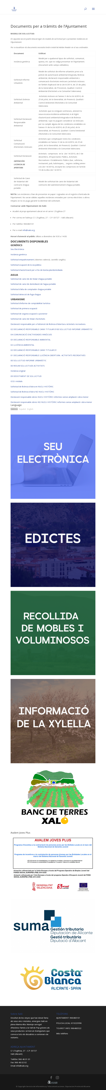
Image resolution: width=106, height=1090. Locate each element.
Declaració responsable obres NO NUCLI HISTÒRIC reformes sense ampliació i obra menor (51, 402)
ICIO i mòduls (16, 381)
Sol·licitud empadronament (23, 259)
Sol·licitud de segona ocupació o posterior (29, 313)
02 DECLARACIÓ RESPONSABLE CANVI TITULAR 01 (34, 329)
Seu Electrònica (17, 249)
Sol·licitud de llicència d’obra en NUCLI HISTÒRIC (32, 386)
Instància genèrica (19, 254)
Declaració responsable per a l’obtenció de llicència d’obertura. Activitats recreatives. (48, 324)
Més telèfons (62, 1033)
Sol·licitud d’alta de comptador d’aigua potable (31, 289)
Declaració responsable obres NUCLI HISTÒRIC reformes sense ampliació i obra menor (50, 397)
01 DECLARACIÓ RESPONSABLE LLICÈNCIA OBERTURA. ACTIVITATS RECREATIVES (48, 355)
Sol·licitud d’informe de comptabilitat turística (30, 303)
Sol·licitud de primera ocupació (24, 308)
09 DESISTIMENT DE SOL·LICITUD (26, 376)
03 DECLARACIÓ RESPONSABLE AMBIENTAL (31, 339)
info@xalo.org (29, 230)
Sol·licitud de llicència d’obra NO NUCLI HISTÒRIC (32, 391)
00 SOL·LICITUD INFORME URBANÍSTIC (74, 329)
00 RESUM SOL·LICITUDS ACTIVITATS (28, 365)
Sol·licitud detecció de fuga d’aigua (26, 294)
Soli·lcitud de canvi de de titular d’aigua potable (31, 279)
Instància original (18, 371)
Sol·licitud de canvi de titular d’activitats (28, 319)
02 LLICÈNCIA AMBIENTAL (22, 345)
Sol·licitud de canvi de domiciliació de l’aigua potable (33, 284)
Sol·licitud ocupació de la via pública (26, 265)
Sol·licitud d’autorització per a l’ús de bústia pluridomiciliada (36, 270)
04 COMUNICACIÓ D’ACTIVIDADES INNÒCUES (31, 334)
